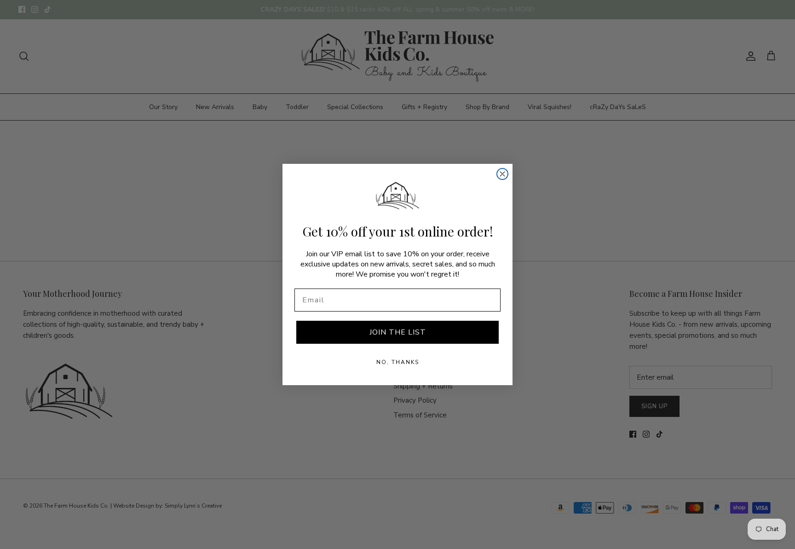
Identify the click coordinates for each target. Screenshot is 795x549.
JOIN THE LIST (397, 332)
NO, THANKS (397, 362)
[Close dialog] (502, 173)
